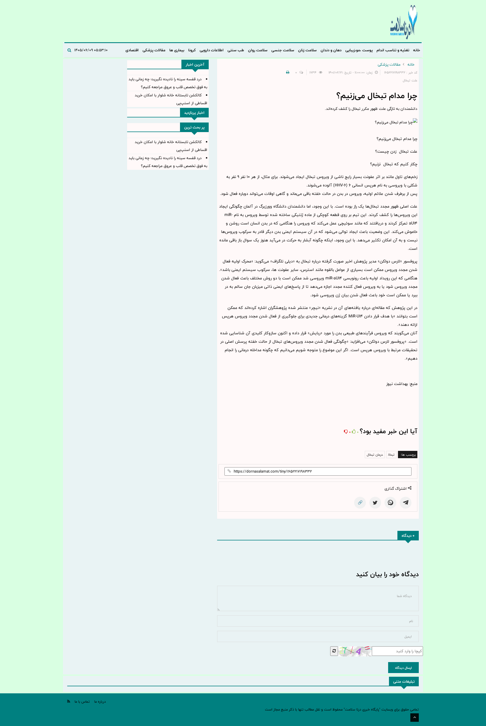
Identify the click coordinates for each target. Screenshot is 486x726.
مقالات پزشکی (154, 50)
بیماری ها (176, 50)
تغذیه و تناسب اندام (393, 50)
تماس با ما (82, 701)
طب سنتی (236, 50)
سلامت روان (257, 50)
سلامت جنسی (282, 50)
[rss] (68, 701)
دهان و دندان (331, 50)
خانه (416, 50)
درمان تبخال (375, 454)
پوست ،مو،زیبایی (359, 50)
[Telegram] (405, 503)
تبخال (391, 454)
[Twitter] (375, 503)
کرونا (192, 50)
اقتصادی (132, 50)
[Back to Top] (414, 717)
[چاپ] (287, 72)
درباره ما (100, 701)
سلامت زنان (307, 50)
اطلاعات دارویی (212, 50)
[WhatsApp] (390, 503)
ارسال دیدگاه (403, 668)
